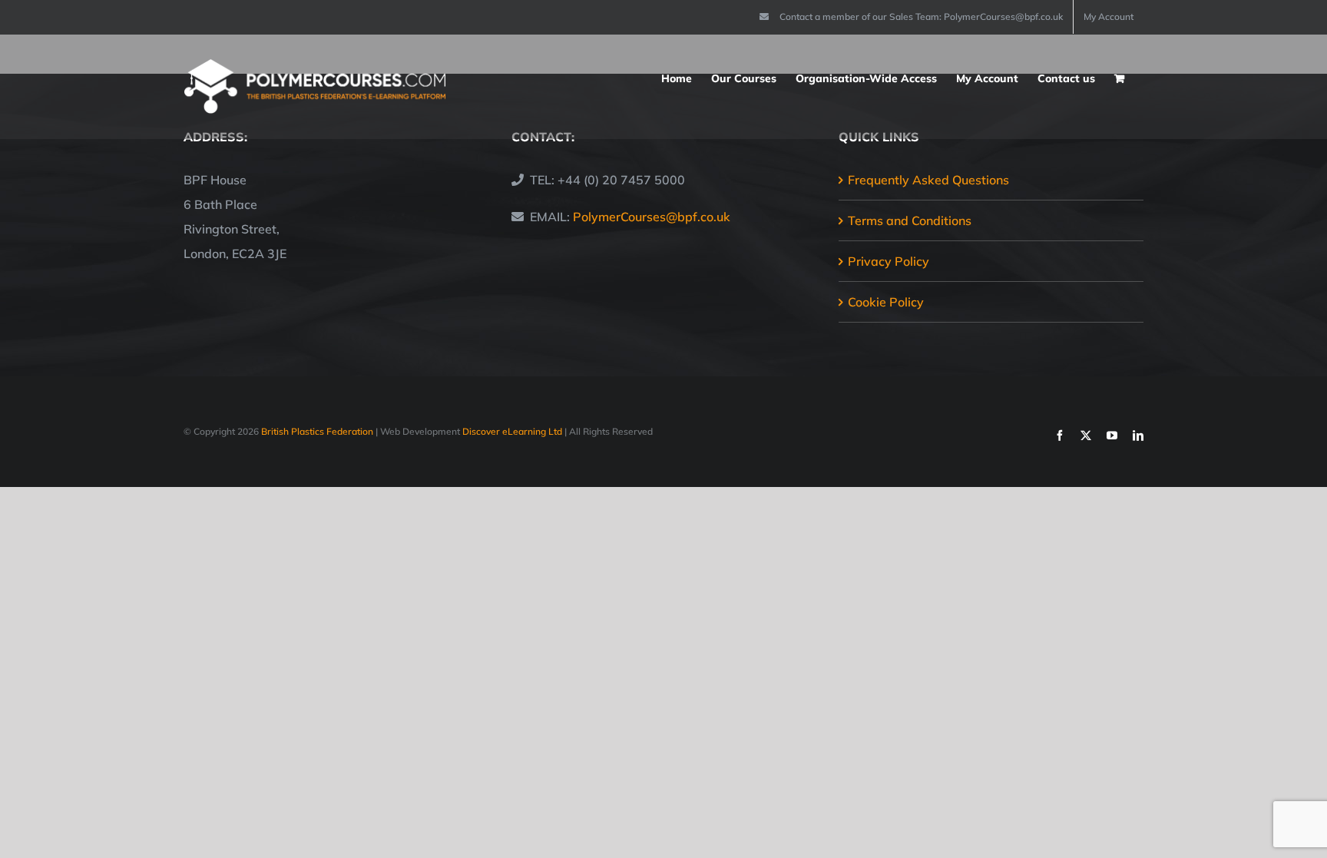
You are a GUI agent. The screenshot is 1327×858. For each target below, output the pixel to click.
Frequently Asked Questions (928, 179)
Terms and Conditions (909, 220)
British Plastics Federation (317, 431)
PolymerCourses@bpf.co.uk (651, 216)
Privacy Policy (888, 261)
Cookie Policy (886, 302)
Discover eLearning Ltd (512, 431)
